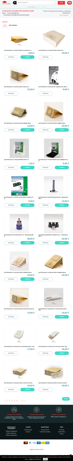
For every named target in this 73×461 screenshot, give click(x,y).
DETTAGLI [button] (11, 57)
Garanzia (28, 431)
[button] (69, 3)
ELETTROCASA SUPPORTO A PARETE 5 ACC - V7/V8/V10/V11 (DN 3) (53, 235)
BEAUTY (39, 7)
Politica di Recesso (11, 433)
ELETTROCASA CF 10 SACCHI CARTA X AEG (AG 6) (50, 50)
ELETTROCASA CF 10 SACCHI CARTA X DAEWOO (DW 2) (52, 272)
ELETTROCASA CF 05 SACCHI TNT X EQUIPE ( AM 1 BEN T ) (52, 86)
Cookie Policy (61, 431)
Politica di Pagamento (11, 431)
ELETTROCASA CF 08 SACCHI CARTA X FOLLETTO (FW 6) (52, 383)
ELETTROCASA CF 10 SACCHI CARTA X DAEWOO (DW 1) (18, 272)
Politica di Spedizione (11, 435)
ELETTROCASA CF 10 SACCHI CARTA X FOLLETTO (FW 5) (18, 383)
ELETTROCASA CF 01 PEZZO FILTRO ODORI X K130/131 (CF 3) (18, 198)
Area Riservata (28, 429)
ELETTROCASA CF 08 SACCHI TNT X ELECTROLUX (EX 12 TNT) (52, 309)
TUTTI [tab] (5, 25)
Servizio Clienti (45, 429)
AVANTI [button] (66, 398)
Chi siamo (61, 429)
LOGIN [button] (61, 2)
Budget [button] (5, 22)
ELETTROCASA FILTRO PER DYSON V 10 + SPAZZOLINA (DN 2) (18, 235)
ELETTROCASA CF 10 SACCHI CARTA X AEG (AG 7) (16, 86)
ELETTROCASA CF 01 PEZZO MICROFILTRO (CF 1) (16, 159)
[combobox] (64, 15)
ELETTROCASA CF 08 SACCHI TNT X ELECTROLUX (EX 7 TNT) (19, 346)
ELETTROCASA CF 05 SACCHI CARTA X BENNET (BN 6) (17, 123)
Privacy (62, 433)
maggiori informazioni (35, 459)
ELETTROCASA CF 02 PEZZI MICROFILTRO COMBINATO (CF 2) (53, 160)
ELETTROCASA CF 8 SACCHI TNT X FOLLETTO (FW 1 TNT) (52, 346)
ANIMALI (44, 7)
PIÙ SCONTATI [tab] (13, 25)
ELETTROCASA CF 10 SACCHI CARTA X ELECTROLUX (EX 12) (19, 308)
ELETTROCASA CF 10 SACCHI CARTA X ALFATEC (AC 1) (17, 50)
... (19, 400)
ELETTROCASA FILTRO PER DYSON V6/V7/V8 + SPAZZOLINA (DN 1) (53, 198)
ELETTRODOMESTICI (31, 7)
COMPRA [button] (27, 57)
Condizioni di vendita (45, 431)
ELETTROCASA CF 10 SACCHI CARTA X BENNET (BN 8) (51, 123)
